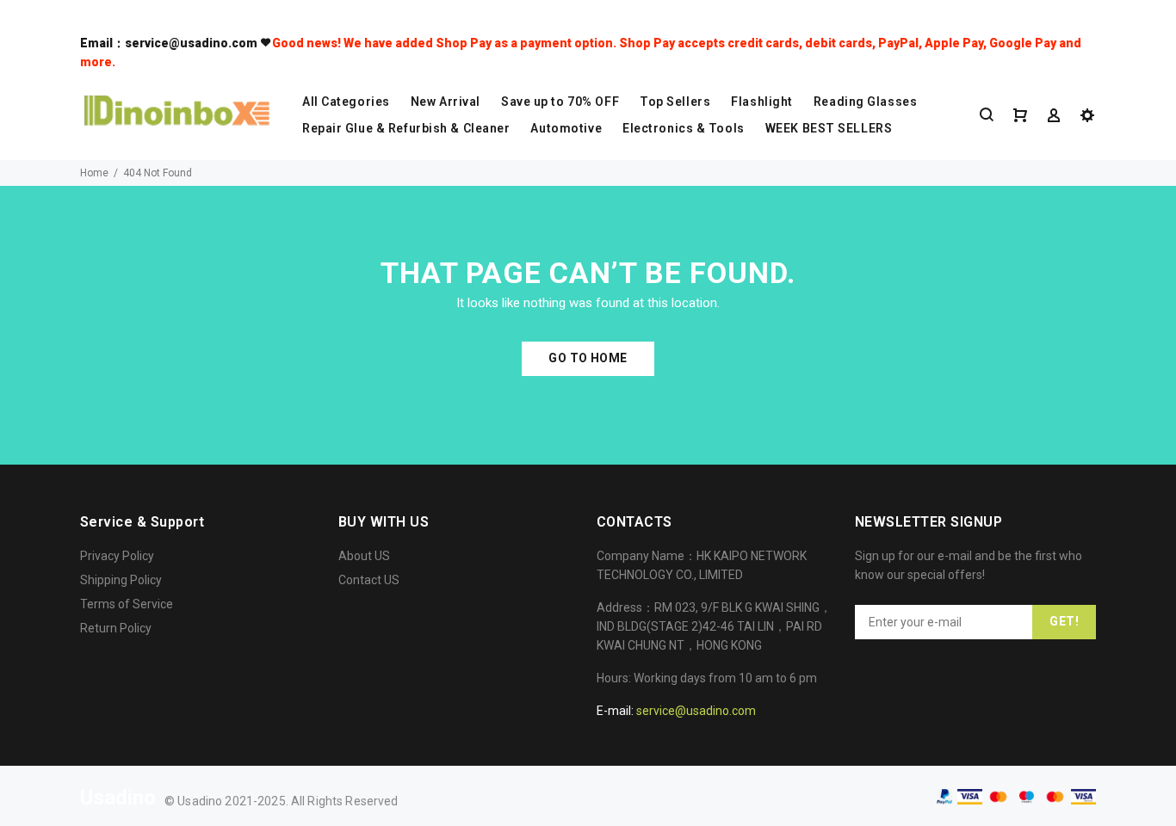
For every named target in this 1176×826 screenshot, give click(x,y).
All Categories (346, 101)
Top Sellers (675, 101)
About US (364, 556)
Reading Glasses (865, 101)
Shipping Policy (121, 580)
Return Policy (116, 628)
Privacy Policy (117, 556)
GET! (1064, 621)
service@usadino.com (696, 711)
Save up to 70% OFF (560, 101)
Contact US (368, 580)
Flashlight (762, 101)
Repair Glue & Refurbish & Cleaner (406, 128)
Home (94, 173)
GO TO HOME (587, 358)
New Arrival (445, 101)
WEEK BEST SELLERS (829, 128)
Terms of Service (126, 604)
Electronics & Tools (683, 128)
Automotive (566, 128)
